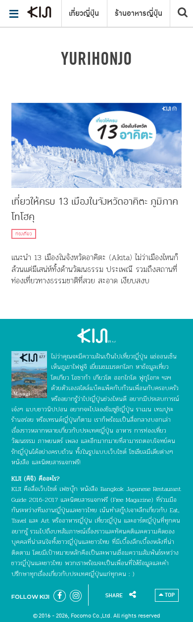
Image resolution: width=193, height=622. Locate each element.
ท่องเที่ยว (23, 233)
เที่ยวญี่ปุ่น (84, 13)
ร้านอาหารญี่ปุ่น (138, 13)
